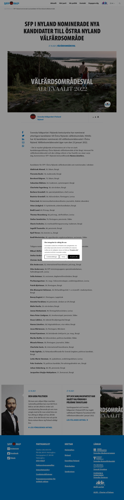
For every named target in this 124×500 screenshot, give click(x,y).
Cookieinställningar (51, 256)
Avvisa (63, 256)
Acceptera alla (74, 256)
